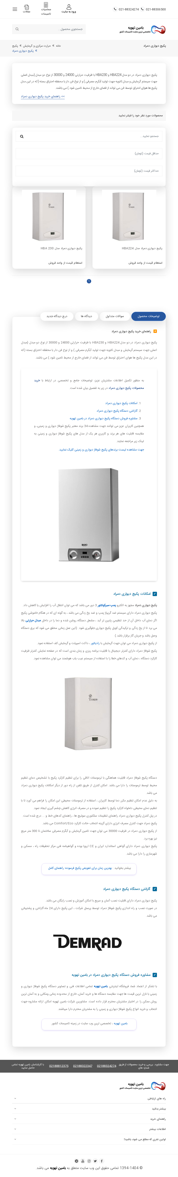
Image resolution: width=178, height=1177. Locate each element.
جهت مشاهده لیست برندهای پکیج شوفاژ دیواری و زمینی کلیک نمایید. (101, 449)
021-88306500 (156, 9)
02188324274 (106, 1066)
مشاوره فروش (103, 418)
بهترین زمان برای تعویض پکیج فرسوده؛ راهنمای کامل (80, 868)
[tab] (148, 316)
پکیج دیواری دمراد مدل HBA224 (142, 249)
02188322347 (82, 1066)
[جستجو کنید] (17, 29)
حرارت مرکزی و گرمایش (37, 46)
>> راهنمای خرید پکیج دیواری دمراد (43, 96)
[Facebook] (101, 1161)
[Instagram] (89, 1161)
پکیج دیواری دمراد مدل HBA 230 (61, 249)
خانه (58, 46)
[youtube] (83, 1161)
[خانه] (142, 29)
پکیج (15, 46)
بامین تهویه (120, 1023)
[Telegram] (76, 1161)
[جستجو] (22, 136)
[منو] (15, 9)
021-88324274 (129, 9)
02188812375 (58, 1066)
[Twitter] (95, 1161)
